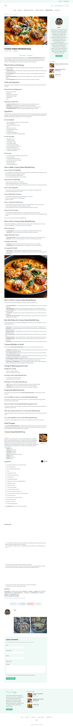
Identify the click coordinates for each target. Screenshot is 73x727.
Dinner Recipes (49, 10)
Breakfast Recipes (28, 10)
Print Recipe (29, 55)
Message (8, 664)
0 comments (15, 51)
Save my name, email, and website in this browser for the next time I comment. (21, 675)
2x (44, 461)
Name (7, 645)
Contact (60, 1)
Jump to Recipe (22, 55)
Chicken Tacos (58, 74)
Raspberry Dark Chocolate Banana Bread (60, 70)
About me (57, 10)
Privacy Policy (66, 1)
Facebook (23, 603)
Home (14, 10)
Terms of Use (49, 717)
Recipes (20, 10)
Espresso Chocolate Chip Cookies (61, 63)
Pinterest (31, 603)
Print (39, 603)
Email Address (9, 650)
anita (15, 610)
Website (7, 655)
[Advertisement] (25, 515)
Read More (59, 55)
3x (46, 461)
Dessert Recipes (39, 10)
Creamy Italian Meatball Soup (17, 49)
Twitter (14, 603)
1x (42, 461)
